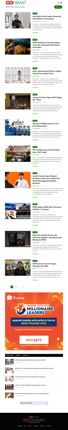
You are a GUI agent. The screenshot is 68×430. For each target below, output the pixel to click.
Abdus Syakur (36, 154)
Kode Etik (35, 426)
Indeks (30, 426)
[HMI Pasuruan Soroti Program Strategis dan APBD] (18, 268)
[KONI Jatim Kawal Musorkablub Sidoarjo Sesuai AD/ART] (9, 362)
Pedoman (42, 426)
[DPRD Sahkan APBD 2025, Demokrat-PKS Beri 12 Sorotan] (18, 211)
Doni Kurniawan (36, 49)
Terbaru (18, 355)
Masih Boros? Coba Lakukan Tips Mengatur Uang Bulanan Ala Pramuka (34, 368)
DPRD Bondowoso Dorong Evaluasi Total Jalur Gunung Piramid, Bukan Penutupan (46, 45)
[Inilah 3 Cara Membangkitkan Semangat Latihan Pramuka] (9, 387)
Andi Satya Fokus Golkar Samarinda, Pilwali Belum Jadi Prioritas (47, 17)
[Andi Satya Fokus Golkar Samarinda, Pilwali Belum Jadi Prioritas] (18, 20)
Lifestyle (25, 355)
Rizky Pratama (36, 76)
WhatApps (58, 7)
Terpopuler (9, 355)
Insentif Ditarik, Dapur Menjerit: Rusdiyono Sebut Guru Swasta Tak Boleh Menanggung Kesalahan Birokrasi (46, 179)
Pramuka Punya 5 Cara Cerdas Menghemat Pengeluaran (30, 376)
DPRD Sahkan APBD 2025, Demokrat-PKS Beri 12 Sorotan (47, 208)
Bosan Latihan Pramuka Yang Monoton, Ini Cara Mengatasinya (32, 393)
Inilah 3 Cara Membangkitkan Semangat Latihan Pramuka (30, 385)
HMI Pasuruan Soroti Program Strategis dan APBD (44, 265)
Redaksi (20, 426)
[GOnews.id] (16, 2)
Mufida (34, 268)
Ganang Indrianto (37, 102)
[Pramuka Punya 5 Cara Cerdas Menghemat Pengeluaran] (9, 379)
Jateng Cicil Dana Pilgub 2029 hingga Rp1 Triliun (47, 98)
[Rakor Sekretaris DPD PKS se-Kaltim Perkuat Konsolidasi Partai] (18, 75)
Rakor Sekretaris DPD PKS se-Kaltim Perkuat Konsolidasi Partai (47, 72)
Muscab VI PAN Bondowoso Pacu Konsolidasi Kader (46, 125)
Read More (35, 32)
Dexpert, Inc (42, 419)
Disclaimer (48, 426)
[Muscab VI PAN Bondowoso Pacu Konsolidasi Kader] (18, 127)
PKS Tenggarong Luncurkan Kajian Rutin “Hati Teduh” (46, 151)
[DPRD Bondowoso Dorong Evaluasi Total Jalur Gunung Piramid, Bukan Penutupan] (18, 46)
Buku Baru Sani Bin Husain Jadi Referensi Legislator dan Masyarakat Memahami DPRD (47, 237)
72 (23, 286)
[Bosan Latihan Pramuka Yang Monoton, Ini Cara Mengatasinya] (9, 395)
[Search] (58, 3)
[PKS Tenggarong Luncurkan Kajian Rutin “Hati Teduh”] (18, 154)
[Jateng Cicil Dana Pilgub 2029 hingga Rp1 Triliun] (18, 101)
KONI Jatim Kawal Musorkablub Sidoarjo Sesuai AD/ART (30, 360)
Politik (35, 13)
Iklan (25, 426)
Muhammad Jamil (37, 21)
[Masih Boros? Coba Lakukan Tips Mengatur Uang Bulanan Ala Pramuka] (9, 370)
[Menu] (61, 3)
